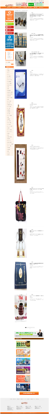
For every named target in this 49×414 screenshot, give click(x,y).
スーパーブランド (10, 131)
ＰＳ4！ (31, 71)
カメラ (8, 72)
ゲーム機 (9, 108)
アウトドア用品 (10, 129)
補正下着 (9, 138)
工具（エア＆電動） (10, 97)
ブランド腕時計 (10, 83)
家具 (8, 151)
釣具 (8, 99)
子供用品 (9, 147)
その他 (32, 33)
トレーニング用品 (10, 126)
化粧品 (8, 133)
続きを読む (38, 75)
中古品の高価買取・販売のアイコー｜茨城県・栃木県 (20, 10)
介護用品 (9, 149)
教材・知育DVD (10, 142)
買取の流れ (9, 53)
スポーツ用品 (9, 122)
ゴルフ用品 (9, 124)
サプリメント (9, 140)
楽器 (8, 117)
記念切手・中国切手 (10, 92)
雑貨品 (8, 70)
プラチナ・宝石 (10, 79)
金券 (8, 88)
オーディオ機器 (10, 115)
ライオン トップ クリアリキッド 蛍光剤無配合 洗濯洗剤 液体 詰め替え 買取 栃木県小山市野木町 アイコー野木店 (36, 35)
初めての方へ (9, 52)
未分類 (8, 154)
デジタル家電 (9, 106)
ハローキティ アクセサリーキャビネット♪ (35, 146)
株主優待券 (9, 90)
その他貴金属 (9, 81)
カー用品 (9, 113)
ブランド (9, 74)
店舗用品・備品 (10, 104)
